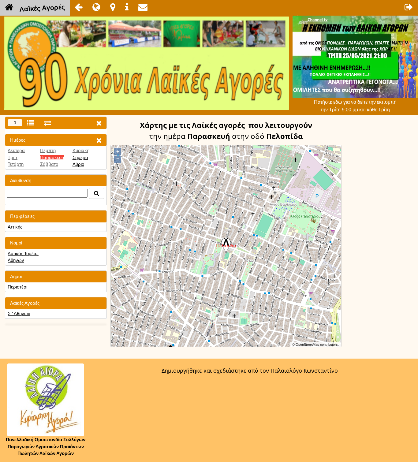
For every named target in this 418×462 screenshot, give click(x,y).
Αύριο (78, 164)
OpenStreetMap (307, 344)
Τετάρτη (16, 164)
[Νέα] (96, 7)
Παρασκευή (52, 157)
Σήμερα (80, 157)
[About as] (126, 7)
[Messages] (142, 7)
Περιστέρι (17, 286)
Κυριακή (81, 150)
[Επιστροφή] (79, 7)
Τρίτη (13, 157)
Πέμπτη (48, 150)
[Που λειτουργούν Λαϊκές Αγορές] (112, 7)
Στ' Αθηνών (19, 313)
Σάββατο (49, 164)
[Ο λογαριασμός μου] (409, 7)
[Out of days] (47, 123)
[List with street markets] (30, 123)
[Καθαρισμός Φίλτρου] (99, 140)
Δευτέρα (16, 150)
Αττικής (15, 226)
